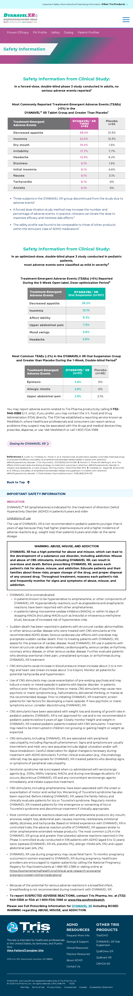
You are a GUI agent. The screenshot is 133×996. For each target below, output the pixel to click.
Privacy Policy (54, 987)
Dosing (68, 32)
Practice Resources (78, 954)
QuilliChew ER (104, 951)
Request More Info (78, 935)
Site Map (24, 987)
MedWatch (58, 430)
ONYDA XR (103, 963)
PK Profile (40, 32)
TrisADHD (102, 935)
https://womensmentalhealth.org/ (55, 873)
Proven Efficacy (18, 32)
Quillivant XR (104, 957)
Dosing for (28, 443)
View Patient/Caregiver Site (25, 950)
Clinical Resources (77, 947)
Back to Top (16, 482)
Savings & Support (77, 941)
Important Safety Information (57, 4)
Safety (55, 32)
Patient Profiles (88, 32)
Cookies (83, 987)
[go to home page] (20, 18)
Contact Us (73, 966)
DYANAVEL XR (82, 906)
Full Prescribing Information (86, 4)
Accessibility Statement (101, 987)
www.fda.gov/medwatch (86, 899)
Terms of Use (38, 987)
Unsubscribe (70, 987)
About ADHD (74, 960)
